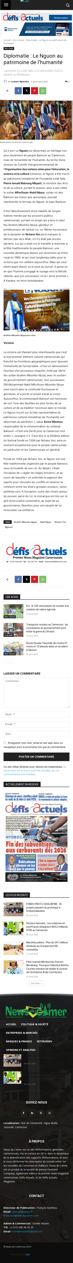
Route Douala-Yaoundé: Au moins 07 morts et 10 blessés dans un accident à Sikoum (47, 646)
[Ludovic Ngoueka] (6, 81)
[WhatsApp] (42, 90)
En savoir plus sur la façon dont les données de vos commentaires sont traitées (35, 770)
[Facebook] (18, 90)
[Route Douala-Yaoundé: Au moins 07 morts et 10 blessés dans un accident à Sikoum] (13, 648)
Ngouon (9, 527)
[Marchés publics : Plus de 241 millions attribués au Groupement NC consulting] (13, 948)
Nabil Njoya (45, 522)
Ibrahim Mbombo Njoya (25, 522)
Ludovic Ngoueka (20, 81)
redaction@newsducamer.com (21, 1215)
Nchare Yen (60, 522)
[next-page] (11, 661)
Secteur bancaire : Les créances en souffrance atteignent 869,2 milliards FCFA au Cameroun (47, 927)
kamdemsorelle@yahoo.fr (27, 1231)
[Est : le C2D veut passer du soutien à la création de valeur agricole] (13, 611)
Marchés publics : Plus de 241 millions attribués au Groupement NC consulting (47, 946)
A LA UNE (9, 635)
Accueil (7, 40)
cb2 (27, 1254)
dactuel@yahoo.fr (23, 1211)
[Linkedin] (32, 1113)
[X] (26, 90)
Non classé (18, 40)
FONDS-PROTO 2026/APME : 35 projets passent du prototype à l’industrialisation (44, 907)
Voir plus (35, 983)
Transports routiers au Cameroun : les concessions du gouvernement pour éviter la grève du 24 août (47, 628)
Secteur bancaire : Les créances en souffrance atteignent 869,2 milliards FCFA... (45, 1077)
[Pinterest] (34, 90)
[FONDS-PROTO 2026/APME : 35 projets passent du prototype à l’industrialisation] (13, 909)
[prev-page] (6, 661)
